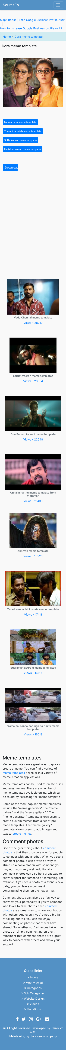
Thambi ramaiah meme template (22, 131)
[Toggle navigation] (58, 4)
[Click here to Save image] (33, 82)
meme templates (14, 773)
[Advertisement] (33, 208)
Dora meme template (28, 36)
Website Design (34, 998)
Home (7, 36)
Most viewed (34, 982)
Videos (34, 1004)
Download (11, 167)
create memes (21, 833)
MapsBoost (34, 1009)
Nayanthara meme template (20, 122)
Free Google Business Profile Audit (42, 20)
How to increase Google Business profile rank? (31, 28)
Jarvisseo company (44, 1036)
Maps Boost (8, 20)
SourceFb (11, 5)
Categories (34, 988)
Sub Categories (34, 993)
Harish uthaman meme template (22, 149)
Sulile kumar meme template (20, 140)
